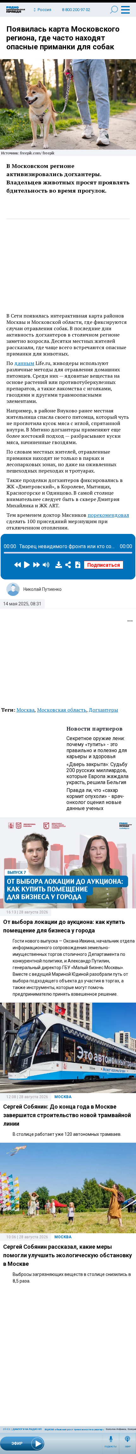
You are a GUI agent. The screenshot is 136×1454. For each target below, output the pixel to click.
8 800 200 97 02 (76, 9)
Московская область (61, 709)
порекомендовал (108, 514)
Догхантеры (103, 709)
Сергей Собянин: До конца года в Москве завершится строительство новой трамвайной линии (67, 1115)
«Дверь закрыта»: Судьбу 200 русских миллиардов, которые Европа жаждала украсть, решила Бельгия (97, 773)
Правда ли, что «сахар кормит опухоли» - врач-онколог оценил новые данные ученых (95, 799)
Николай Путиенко (42, 589)
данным (24, 363)
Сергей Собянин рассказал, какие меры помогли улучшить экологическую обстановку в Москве (67, 1255)
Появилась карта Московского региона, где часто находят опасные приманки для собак (63, 38)
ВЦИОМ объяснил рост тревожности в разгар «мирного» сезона (86, 1429)
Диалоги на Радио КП (26, 1429)
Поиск (114, 10)
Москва (25, 709)
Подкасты (111, 1446)
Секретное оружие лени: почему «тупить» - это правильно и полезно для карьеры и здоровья (96, 747)
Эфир (128, 1446)
